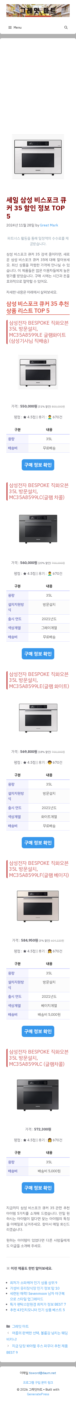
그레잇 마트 (20, 1326)
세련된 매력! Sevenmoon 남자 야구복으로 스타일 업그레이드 (37, 1296)
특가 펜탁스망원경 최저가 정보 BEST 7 (38, 1304)
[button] (66, 27)
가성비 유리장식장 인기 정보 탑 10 (35, 1288)
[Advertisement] (38, 85)
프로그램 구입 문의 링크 (38, 1382)
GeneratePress (38, 1394)
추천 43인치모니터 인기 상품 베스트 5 (37, 1310)
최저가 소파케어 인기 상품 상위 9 (33, 1282)
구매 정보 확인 (38, 464)
